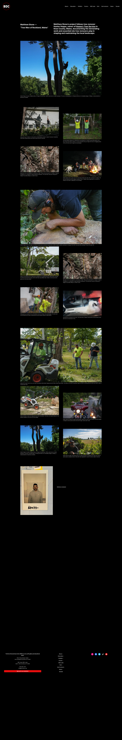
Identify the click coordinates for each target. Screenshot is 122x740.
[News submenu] (62, 669)
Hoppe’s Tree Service (86, 26)
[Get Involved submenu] (108, 6)
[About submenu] (68, 6)
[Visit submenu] (99, 6)
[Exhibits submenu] (82, 6)
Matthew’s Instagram (61, 486)
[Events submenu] (88, 6)
